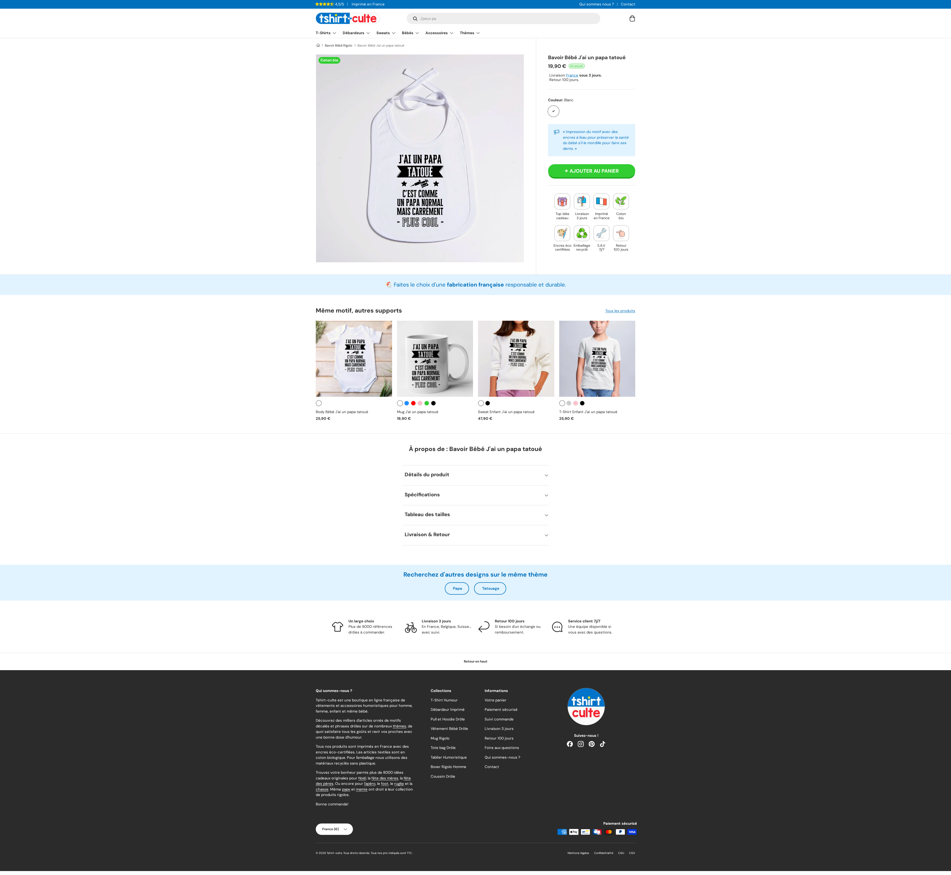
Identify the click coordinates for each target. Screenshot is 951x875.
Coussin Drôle (443, 776)
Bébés (407, 32)
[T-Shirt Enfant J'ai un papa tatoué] (597, 359)
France (572, 75)
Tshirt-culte (334, 853)
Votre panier (495, 700)
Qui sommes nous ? (596, 4)
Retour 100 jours (499, 738)
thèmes (399, 726)
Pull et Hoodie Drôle (448, 719)
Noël (362, 778)
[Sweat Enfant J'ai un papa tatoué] (516, 359)
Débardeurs (353, 32)
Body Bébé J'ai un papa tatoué (342, 411)
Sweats (383, 32)
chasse (322, 789)
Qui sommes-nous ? (502, 757)
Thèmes (467, 32)
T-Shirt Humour (444, 700)
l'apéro (369, 783)
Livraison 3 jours (499, 728)
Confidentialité (603, 853)
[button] (632, 18)
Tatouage (490, 588)
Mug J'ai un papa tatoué (417, 411)
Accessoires (436, 32)
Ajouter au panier (594, 171)
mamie (362, 789)
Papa (457, 588)
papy (346, 789)
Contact (628, 4)
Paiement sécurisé (501, 709)
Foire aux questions (502, 747)
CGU (621, 853)
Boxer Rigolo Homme (448, 766)
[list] (420, 158)
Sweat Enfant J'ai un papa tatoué (506, 411)
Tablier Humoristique (449, 757)
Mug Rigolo (440, 738)
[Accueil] (318, 45)
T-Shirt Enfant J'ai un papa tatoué (588, 411)
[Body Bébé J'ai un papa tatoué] (354, 359)
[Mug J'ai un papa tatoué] (435, 359)
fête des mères (384, 778)
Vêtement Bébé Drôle (449, 728)
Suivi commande (499, 719)
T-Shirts (323, 32)
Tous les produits (620, 310)
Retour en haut (475, 661)
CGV (632, 853)
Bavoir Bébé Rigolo (338, 45)
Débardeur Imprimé (448, 709)
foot (385, 783)
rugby (399, 783)
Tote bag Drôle (443, 747)
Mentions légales (578, 853)
